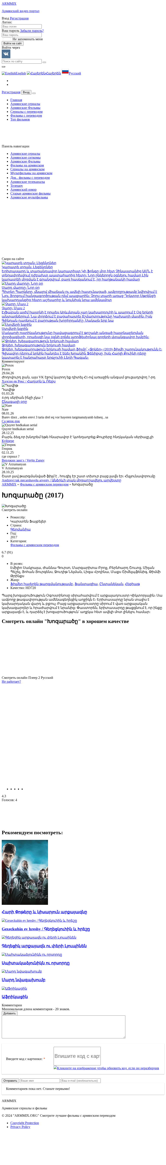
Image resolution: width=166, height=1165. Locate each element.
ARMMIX (9, 484)
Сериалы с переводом (26, 111)
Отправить (10, 1080)
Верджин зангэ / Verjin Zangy (23, 460)
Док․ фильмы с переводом (30, 177)
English (21, 73)
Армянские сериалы (25, 104)
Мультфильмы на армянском (31, 173)
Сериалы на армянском (27, 169)
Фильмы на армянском (27, 165)
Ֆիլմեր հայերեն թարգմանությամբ (41, 584)
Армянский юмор (23, 189)
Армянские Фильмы (25, 108)
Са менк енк (11, 421)
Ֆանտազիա (86, 584)
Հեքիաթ (132, 584)
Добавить (9, 1013)
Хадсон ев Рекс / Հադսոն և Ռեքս (29, 381)
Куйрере (8, 441)
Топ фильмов (20, 119)
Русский (75, 73)
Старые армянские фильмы (30, 193)
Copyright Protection (24, 1123)
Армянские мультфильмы (29, 197)
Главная (16, 100)
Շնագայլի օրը (14, 401)
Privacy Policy (20, 1127)
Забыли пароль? (32, 30)
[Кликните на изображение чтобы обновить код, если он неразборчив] (106, 1068)
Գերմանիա (20, 529)
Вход (26, 92)
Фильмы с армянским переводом (44, 484)
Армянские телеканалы (27, 182)
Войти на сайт (12, 43)
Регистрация (19, 18)
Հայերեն (53, 73)
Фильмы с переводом (26, 115)
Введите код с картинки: (24, 1059)
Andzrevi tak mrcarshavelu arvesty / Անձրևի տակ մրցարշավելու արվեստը (61, 480)
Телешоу (16, 185)
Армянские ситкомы (25, 157)
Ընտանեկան (111, 584)
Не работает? (11, 681)
